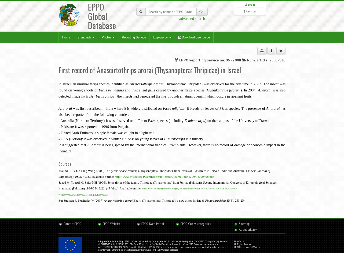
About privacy (248, 230)
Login (251, 4)
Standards (84, 37)
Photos (107, 37)
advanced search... (193, 18)
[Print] (262, 51)
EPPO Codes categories (195, 224)
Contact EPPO (72, 224)
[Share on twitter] (280, 51)
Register (251, 11)
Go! (202, 11)
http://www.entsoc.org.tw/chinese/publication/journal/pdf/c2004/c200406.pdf (164, 176)
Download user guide (195, 37)
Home (66, 37)
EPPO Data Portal (152, 224)
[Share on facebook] (271, 51)
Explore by (161, 37)
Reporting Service (134, 37)
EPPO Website (111, 224)
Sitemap (244, 224)
